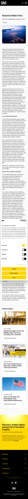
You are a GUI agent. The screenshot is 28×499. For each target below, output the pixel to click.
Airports (5, 22)
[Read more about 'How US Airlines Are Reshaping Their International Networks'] (14, 384)
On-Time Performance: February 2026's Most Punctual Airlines (13, 366)
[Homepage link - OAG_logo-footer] (14, 488)
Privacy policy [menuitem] (10, 491)
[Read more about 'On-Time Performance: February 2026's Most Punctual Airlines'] (14, 351)
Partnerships (6, 468)
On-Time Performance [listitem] (9, 371)
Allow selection (14, 273)
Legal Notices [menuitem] (17, 491)
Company (5, 463)
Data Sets (5, 454)
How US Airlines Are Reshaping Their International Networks (13, 398)
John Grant (11, 19)
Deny (14, 277)
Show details (20, 264)
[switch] (24, 250)
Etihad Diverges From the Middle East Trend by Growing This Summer (14, 333)
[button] (26, 2)
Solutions (5, 459)
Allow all (14, 269)
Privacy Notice (16, 440)
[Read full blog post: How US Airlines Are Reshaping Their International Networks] (23, 404)
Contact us (5, 473)
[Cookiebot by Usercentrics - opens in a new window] (20, 220)
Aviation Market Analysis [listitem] (10, 338)
